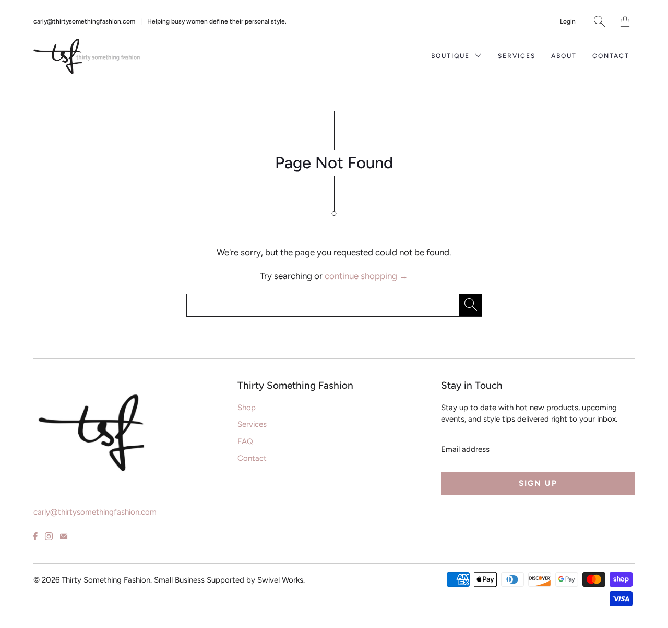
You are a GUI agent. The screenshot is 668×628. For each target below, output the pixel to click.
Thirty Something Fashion (106, 580)
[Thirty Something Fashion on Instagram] (49, 536)
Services (516, 56)
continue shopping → (366, 276)
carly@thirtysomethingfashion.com (84, 21)
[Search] (599, 21)
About (564, 56)
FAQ (245, 441)
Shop (246, 407)
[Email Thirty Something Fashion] (63, 536)
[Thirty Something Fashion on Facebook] (35, 536)
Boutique (451, 56)
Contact (610, 56)
